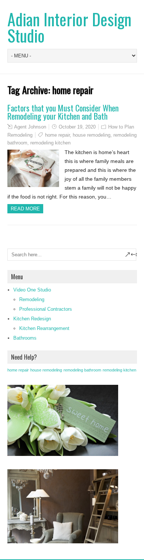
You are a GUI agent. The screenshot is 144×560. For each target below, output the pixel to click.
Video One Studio (32, 290)
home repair (57, 135)
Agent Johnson (30, 127)
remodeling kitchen (50, 143)
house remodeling (91, 135)
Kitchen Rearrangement (44, 328)
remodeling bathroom (82, 370)
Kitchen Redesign (32, 318)
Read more (25, 208)
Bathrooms (25, 338)
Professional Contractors (45, 309)
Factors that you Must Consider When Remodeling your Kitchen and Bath (63, 112)
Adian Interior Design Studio (69, 27)
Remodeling (31, 299)
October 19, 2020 (77, 127)
